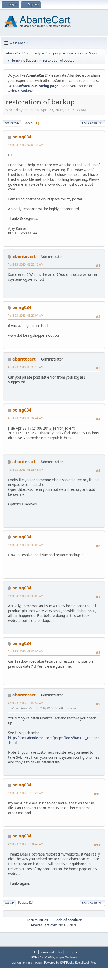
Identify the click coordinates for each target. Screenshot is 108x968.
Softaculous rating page (37, 85)
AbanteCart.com (44, 925)
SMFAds (16, 962)
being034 (21, 137)
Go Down (12, 123)
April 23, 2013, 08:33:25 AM (26, 367)
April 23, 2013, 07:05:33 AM (26, 145)
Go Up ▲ (72, 952)
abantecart (24, 256)
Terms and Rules (51, 952)
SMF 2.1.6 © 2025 (42, 957)
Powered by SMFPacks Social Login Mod (70, 962)
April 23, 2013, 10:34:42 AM (26, 844)
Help (33, 952)
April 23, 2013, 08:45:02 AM (26, 596)
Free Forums (34, 962)
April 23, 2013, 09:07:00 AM (26, 651)
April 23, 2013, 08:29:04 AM (26, 315)
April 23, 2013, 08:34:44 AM (26, 418)
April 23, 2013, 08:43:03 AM (26, 545)
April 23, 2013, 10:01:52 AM (26, 703)
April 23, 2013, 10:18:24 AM (26, 793)
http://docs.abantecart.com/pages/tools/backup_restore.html (53, 740)
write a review (20, 91)
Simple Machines (66, 957)
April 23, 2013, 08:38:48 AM (26, 469)
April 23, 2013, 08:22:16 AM (26, 264)
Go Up (9, 903)
